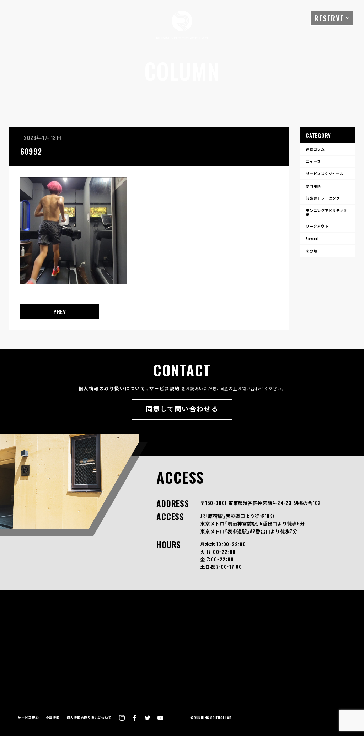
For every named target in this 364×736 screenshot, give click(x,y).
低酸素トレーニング (323, 198)
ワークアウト (317, 226)
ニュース (313, 161)
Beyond (312, 238)
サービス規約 (164, 388)
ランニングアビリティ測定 (326, 212)
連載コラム (315, 149)
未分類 (311, 250)
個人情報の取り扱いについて (112, 388)
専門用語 (313, 186)
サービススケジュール (325, 173)
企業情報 (53, 717)
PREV (59, 311)
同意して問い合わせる (182, 408)
